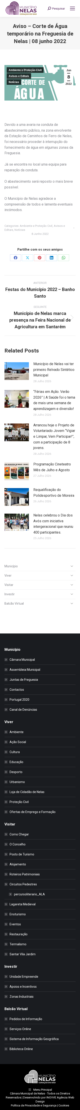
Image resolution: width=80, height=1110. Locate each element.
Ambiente (17, 732)
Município (11, 566)
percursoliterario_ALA (29, 894)
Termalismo (18, 944)
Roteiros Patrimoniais (25, 874)
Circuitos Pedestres (23, 884)
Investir (9, 594)
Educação (16, 762)
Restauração (19, 934)
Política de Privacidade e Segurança (33, 1105)
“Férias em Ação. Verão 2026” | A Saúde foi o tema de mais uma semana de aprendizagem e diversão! (54, 400)
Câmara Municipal (22, 659)
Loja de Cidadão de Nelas (27, 792)
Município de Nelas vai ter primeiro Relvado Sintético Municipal (53, 369)
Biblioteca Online (21, 1049)
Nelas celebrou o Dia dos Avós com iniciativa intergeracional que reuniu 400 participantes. (53, 523)
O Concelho (18, 844)
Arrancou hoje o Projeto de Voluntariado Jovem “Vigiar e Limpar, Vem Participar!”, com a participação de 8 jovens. (54, 436)
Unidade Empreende (24, 976)
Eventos (15, 924)
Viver (8, 575)
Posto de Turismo (22, 854)
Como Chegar (19, 834)
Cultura (15, 752)
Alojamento (18, 864)
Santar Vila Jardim (23, 954)
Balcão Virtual (14, 603)
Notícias (14, 82)
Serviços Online (20, 1029)
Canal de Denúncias (23, 709)
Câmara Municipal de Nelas (27, 1093)
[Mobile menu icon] (72, 8)
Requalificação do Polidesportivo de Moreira (53, 493)
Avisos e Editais (19, 76)
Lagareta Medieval (23, 904)
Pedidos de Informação (26, 1019)
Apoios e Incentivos (23, 986)
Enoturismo (18, 914)
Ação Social (18, 742)
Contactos (17, 689)
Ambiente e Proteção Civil (25, 70)
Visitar (8, 585)
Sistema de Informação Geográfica (34, 1039)
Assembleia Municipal (25, 669)
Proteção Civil (19, 802)
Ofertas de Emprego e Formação (33, 812)
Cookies (63, 1105)
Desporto (16, 772)
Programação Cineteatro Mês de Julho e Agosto (52, 467)
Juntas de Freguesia (24, 679)
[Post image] (16, 371)
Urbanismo (17, 782)
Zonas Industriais (22, 996)
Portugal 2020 (19, 699)
